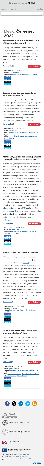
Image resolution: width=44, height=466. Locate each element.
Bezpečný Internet (28, 374)
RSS (34, 403)
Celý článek (34, 66)
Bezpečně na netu (14, 374)
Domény (14, 310)
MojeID (6, 312)
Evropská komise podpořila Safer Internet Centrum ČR (19, 94)
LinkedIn (20, 403)
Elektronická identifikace (26, 310)
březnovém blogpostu (12, 257)
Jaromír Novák (13, 72)
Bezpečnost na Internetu (20, 74)
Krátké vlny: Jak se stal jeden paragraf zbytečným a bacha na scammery (22, 158)
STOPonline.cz (9, 138)
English (40, 9)
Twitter (14, 403)
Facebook (7, 403)
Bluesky (27, 403)
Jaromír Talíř (12, 308)
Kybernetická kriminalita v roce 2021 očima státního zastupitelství (21, 42)
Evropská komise (14, 136)
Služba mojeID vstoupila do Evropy (20, 252)
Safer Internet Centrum (29, 136)
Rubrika (13, 9)
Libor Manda (12, 130)
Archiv (3, 9)
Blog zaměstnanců (22, 3)
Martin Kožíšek (13, 368)
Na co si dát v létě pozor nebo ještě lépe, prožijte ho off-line (20, 332)
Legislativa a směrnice (11, 233)
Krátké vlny (33, 74)
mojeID (26, 263)
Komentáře (7, 66)
